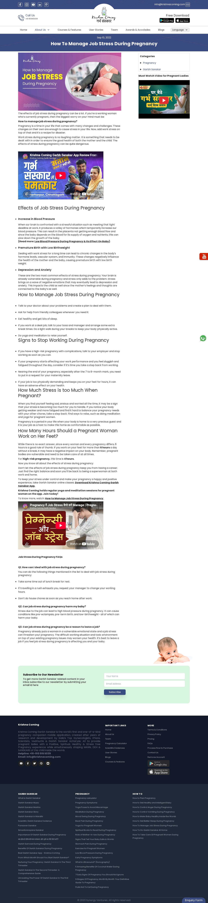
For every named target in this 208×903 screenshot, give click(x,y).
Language (178, 30)
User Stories (96, 30)
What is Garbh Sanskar (29, 798)
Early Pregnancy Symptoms (88, 857)
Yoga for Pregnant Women (88, 825)
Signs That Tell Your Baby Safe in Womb (94, 839)
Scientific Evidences (115, 748)
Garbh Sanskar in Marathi (30, 816)
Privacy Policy (154, 734)
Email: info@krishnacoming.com (39, 757)
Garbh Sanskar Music (28, 802)
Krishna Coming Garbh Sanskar (37, 732)
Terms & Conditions (157, 729)
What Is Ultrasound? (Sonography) (92, 862)
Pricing (151, 738)
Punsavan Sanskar (27, 825)
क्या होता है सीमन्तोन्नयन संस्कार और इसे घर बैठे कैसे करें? (38, 839)
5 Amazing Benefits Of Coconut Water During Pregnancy (97, 868)
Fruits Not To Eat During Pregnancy (92, 887)
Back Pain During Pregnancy (89, 821)
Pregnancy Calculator (116, 743)
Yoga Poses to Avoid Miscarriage (91, 807)
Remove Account (156, 757)
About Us (40, 30)
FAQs (150, 743)
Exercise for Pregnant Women (90, 848)
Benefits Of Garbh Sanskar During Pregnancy (40, 848)
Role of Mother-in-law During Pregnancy (95, 834)
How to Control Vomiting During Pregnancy (154, 811)
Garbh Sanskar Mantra (29, 807)
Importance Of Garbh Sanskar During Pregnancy (42, 834)
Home (23, 30)
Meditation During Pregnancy (89, 811)
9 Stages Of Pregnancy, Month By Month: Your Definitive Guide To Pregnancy (102, 881)
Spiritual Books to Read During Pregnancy (95, 830)
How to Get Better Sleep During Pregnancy (153, 821)
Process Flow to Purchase (160, 748)
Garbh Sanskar (152, 69)
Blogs (161, 30)
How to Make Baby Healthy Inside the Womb (154, 816)
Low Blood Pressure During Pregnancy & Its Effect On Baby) (72, 241)
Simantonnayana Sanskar (31, 830)
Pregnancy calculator (86, 798)
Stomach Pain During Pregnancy (91, 843)
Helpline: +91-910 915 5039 (34, 753)
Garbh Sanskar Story (28, 811)
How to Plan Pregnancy (144, 798)
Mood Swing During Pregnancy (90, 816)
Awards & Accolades (138, 30)
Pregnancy (149, 63)
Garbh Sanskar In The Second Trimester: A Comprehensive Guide (39, 872)
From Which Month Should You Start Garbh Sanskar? (43, 857)
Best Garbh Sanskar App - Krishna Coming (39, 853)
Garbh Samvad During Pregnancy (34, 843)
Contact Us (153, 752)
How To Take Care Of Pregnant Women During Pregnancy (155, 836)
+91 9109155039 (31, 19)
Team (114, 30)
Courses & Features (69, 30)
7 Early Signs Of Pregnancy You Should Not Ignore (99, 874)
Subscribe (115, 692)
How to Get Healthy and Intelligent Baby (152, 802)
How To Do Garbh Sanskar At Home (150, 830)
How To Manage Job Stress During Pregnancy (155, 825)
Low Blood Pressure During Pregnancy (94, 853)
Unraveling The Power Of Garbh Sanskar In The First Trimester (43, 879)
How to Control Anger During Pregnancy (152, 807)
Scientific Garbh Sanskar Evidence (35, 821)
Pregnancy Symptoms (86, 802)
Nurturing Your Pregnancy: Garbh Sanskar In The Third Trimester (44, 864)
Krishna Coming (28, 724)
